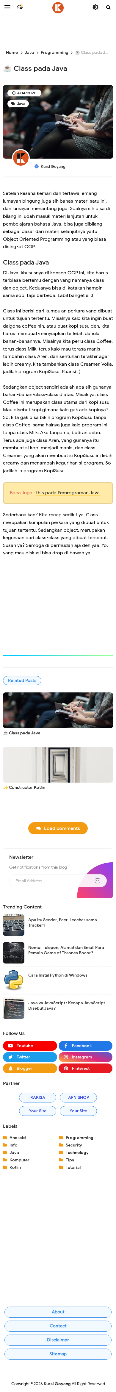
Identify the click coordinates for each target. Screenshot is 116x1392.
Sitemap (58, 1354)
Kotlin (15, 1167)
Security (74, 1145)
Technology (77, 1152)
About (58, 1312)
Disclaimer (58, 1340)
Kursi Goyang (57, 1383)
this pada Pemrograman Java (68, 493)
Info (14, 1145)
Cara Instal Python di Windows (57, 975)
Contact (58, 1326)
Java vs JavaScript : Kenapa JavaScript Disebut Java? (66, 1005)
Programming (79, 1137)
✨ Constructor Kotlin (24, 787)
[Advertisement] (59, 33)
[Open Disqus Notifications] (20, 7)
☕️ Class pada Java (21, 733)
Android (18, 1137)
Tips (70, 1160)
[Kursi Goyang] (58, 7)
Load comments (62, 828)
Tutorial (73, 1167)
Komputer (19, 1160)
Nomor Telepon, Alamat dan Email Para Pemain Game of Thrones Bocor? (66, 950)
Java (20, 103)
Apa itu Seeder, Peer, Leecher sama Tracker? (62, 922)
